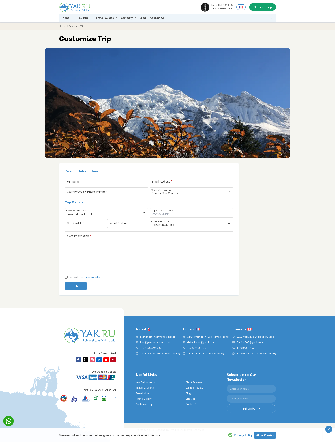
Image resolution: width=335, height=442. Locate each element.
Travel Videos (144, 393)
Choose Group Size (161, 221)
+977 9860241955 (221, 9)
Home (62, 26)
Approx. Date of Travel (163, 210)
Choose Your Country (162, 189)
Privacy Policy (243, 435)
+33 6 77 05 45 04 (197, 348)
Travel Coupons (145, 387)
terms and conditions (91, 277)
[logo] (87, 335)
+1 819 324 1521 (246, 348)
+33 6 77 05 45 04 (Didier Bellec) (205, 353)
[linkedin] (99, 359)
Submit (75, 286)
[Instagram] (92, 359)
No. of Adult (75, 223)
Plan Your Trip (262, 7)
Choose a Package (76, 210)
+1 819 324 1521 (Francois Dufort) (256, 353)
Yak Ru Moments (145, 382)
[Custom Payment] (87, 377)
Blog (143, 18)
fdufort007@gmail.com (250, 342)
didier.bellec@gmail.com (200, 342)
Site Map (191, 398)
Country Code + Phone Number (86, 191)
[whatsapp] (8, 421)
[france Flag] (241, 7)
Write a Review (194, 387)
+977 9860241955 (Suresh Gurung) (160, 353)
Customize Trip (144, 404)
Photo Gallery (143, 398)
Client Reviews (194, 382)
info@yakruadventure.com (155, 342)
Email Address (162, 181)
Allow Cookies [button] (265, 435)
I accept (86, 277)
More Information (79, 235)
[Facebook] (78, 359)
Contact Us (157, 18)
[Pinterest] (113, 359)
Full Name (74, 181)
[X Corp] (85, 359)
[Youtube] (106, 359)
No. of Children (118, 223)
